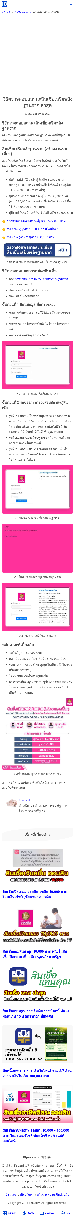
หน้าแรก (12, 1213)
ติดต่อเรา (12, 1195)
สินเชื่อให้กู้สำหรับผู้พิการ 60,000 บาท (30, 237)
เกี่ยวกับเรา (27, 1195)
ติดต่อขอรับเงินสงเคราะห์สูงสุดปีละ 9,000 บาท (36, 221)
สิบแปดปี (24, 800)
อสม (68, 1213)
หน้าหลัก (7, 12)
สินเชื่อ (31, 1213)
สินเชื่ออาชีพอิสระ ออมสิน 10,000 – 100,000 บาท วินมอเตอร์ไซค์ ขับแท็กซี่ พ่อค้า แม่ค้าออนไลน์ (36, 1135)
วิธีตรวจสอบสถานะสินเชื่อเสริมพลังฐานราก (40, 279)
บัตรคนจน (49, 1213)
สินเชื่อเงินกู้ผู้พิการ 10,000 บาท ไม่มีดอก (32, 229)
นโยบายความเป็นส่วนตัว (53, 1195)
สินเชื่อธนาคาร (22, 12)
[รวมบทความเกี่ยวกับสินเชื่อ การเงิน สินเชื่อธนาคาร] (71, 4)
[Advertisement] (37, 56)
